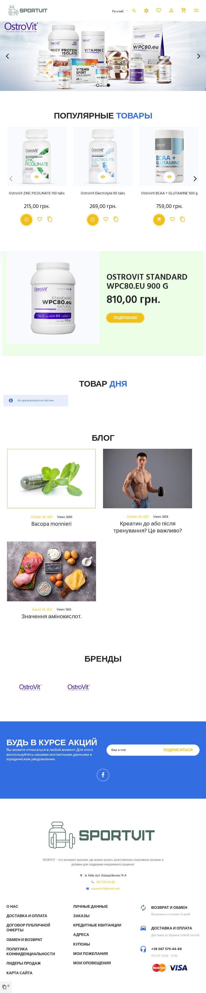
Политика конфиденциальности (30, 952)
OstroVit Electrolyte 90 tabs (103, 193)
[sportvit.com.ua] (28, 10)
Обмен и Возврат (24, 940)
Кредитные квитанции (97, 925)
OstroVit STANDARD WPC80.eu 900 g (146, 282)
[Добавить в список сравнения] (50, 219)
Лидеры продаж (23, 963)
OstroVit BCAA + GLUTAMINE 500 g (169, 193)
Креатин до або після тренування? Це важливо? (147, 527)
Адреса (81, 935)
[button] (171, 11)
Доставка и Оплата (26, 916)
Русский (118, 11)
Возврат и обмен (169, 908)
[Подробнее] (26, 219)
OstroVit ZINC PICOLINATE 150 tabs (37, 193)
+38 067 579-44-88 (166, 949)
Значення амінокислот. (51, 616)
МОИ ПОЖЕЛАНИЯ (90, 954)
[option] (103, 56)
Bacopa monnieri (51, 524)
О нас (12, 907)
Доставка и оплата (171, 928)
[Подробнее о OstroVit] (30, 687)
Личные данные (90, 907)
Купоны (81, 944)
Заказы (81, 916)
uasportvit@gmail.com (105, 889)
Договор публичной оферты (28, 928)
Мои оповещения (92, 963)
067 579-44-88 (105, 882)
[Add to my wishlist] (39, 219)
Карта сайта (19, 973)
